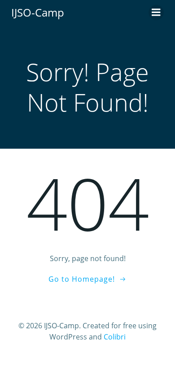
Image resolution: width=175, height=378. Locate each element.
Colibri (115, 337)
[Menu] (156, 12)
